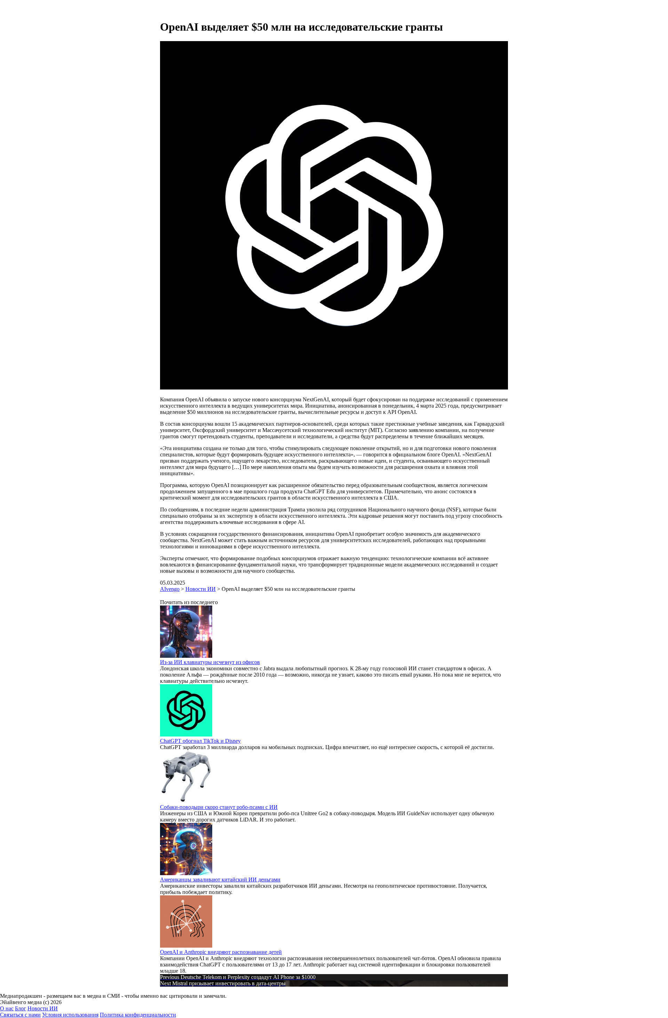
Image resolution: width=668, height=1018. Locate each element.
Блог (20, 1008)
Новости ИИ (42, 1008)
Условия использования (70, 1015)
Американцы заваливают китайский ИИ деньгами (220, 879)
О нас (7, 1008)
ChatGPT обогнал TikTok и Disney (200, 741)
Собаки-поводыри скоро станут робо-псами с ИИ (219, 807)
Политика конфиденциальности (138, 1015)
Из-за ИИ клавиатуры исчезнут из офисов (210, 662)
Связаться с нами (20, 1015)
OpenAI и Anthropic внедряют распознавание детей (221, 952)
